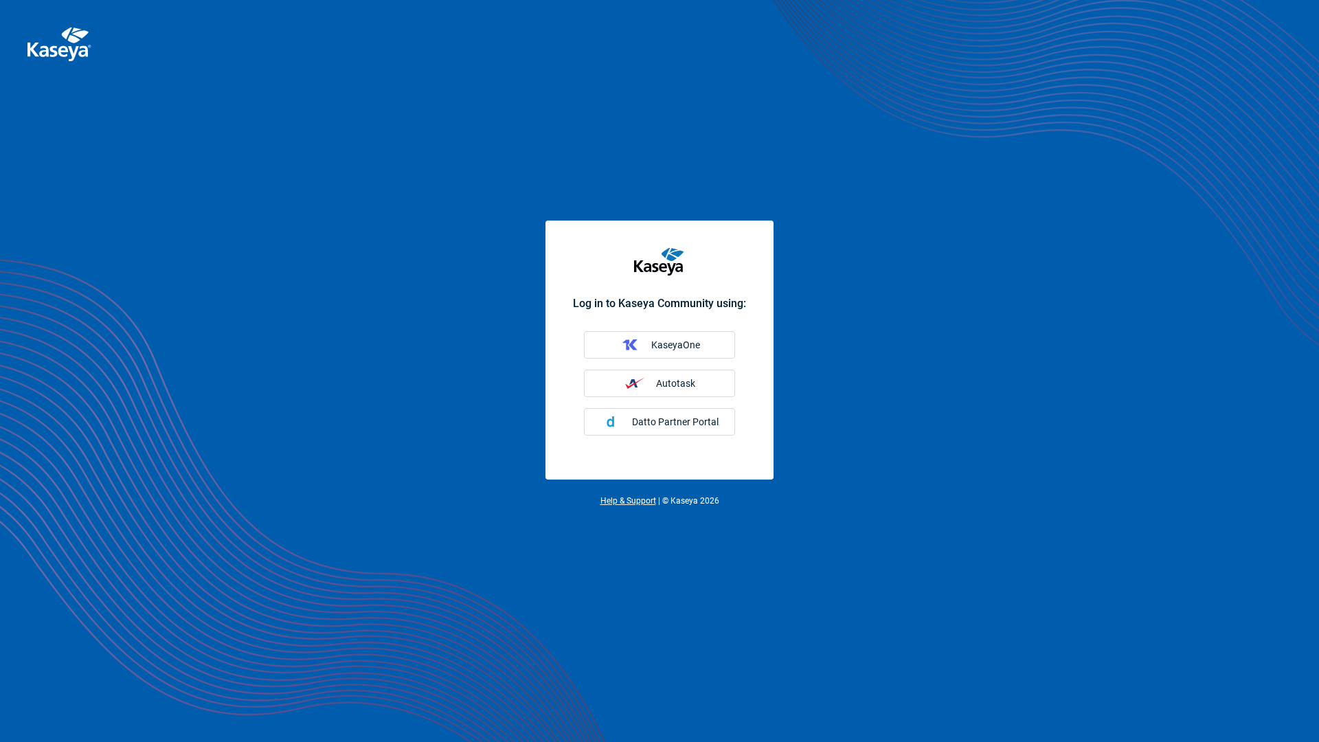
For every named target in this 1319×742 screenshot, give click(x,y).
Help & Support (628, 501)
